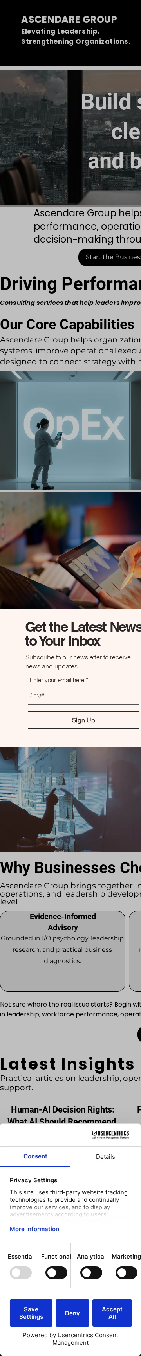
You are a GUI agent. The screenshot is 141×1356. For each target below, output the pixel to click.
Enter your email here (57, 680)
